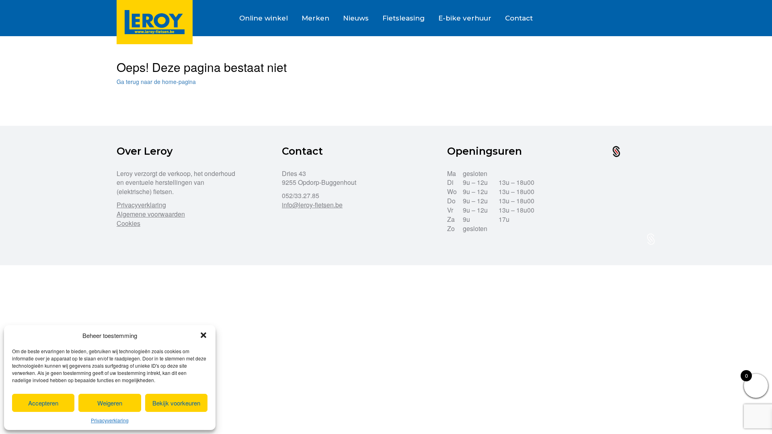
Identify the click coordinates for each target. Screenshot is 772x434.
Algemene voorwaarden (151, 214)
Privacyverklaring (110, 420)
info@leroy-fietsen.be (312, 204)
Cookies (128, 223)
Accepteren (43, 403)
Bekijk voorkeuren (176, 403)
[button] (203, 335)
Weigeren (109, 403)
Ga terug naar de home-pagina (156, 82)
